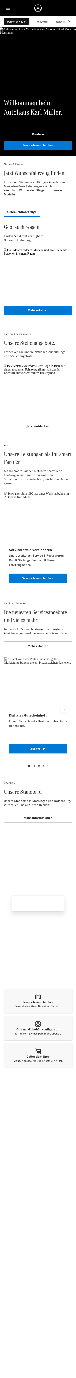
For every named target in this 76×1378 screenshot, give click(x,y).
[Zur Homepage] (38, 8)
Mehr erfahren (38, 310)
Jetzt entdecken (38, 426)
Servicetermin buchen (38, 145)
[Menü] (7, 8)
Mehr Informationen (38, 818)
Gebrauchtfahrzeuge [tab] (22, 212)
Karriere (38, 134)
